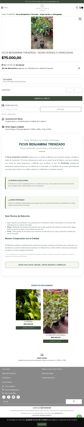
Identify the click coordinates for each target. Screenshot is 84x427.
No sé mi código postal (9, 114)
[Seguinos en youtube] (13, 397)
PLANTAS (11, 14)
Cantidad (6, 90)
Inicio (4, 14)
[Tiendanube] (42, 408)
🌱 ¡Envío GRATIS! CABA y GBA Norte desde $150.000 (42, 1)
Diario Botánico (6, 378)
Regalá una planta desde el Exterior (52, 369)
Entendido (42, 424)
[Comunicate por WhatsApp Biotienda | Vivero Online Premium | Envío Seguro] (79, 417)
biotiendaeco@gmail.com (12, 390)
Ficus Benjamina (28, 321)
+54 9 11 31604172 (10, 386)
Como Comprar (6, 369)
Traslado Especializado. (48, 378)
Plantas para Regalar (47, 373)
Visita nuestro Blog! (10, 393)
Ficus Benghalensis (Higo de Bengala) (55, 335)
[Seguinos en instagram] (3, 397)
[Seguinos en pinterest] (18, 397)
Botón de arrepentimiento (42, 415)
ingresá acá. (59, 413)
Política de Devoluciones (9, 373)
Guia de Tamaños (7, 382)
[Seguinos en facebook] (8, 397)
